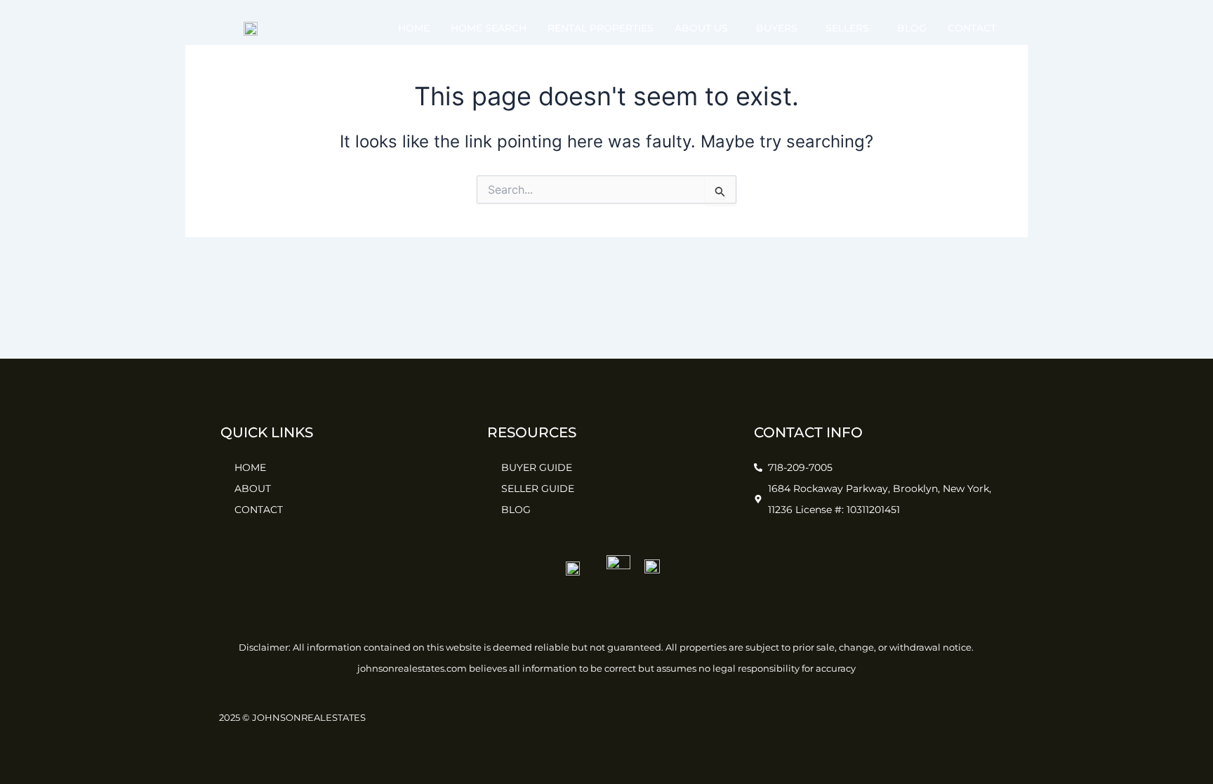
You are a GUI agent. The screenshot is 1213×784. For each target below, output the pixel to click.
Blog (912, 28)
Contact (972, 28)
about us (701, 28)
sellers (847, 28)
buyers (776, 28)
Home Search (488, 28)
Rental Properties (601, 28)
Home (414, 28)
